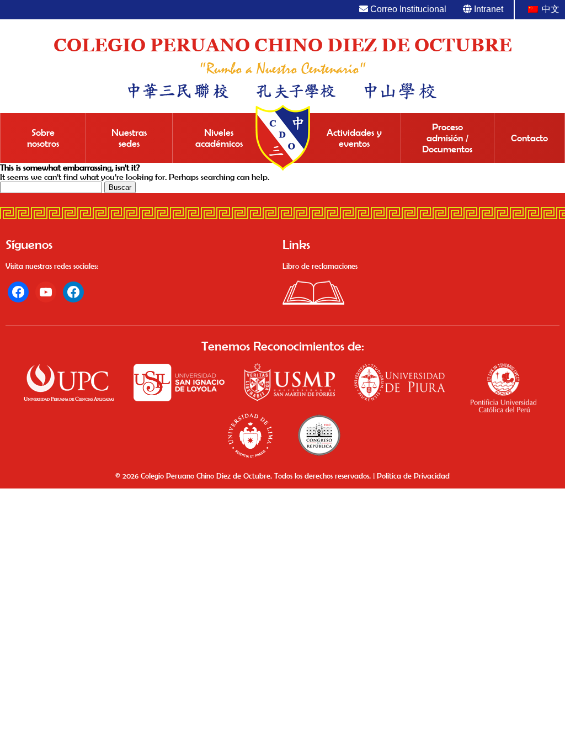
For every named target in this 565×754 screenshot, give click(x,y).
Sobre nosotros (43, 138)
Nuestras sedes (129, 138)
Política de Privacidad (413, 475)
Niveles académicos (219, 138)
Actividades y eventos (354, 138)
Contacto (529, 138)
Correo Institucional (407, 9)
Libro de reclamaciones (320, 266)
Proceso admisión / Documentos (447, 138)
